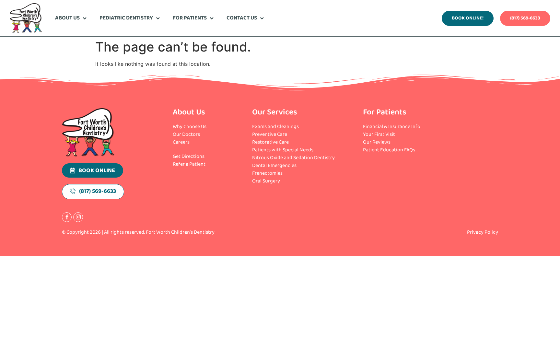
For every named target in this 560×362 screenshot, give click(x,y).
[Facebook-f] (67, 217)
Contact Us (242, 18)
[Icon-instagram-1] (78, 217)
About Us (67, 18)
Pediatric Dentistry (126, 18)
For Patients (190, 18)
